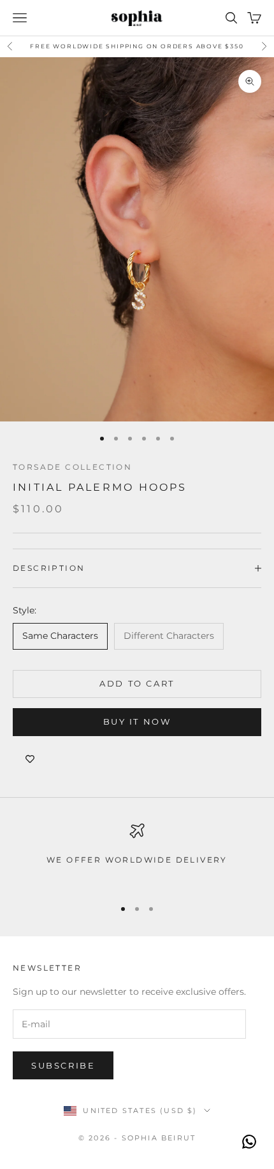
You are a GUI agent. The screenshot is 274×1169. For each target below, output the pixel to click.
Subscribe (63, 1065)
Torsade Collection (72, 467)
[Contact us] (249, 1141)
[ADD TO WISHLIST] (30, 759)
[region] (137, 854)
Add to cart (137, 683)
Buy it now (137, 721)
